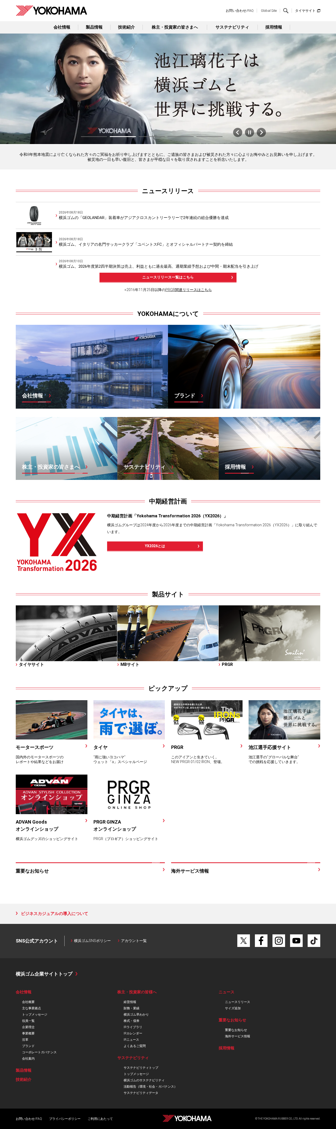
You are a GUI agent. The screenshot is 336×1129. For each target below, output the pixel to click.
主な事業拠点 (31, 1008)
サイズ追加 (233, 1008)
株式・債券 (131, 1021)
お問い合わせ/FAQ (240, 11)
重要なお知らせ (236, 1030)
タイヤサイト (305, 11)
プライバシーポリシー (65, 1119)
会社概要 (28, 1002)
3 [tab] (152, 136)
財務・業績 (131, 1008)
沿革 (25, 1040)
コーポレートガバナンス (39, 1052)
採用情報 (273, 27)
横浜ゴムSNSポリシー (92, 941)
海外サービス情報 (237, 1036)
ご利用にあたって (100, 1119)
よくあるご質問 (135, 1046)
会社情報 (62, 27)
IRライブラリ (133, 1027)
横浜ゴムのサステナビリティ (144, 1080)
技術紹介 (126, 27)
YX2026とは (155, 546)
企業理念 (28, 1027)
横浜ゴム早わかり (136, 1014)
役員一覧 (28, 1021)
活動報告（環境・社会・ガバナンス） (150, 1086)
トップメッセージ (34, 1014)
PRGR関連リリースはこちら (188, 290)
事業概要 (28, 1033)
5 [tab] (209, 136)
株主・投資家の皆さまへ (175, 27)
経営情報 (130, 1002)
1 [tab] (94, 136)
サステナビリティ (232, 27)
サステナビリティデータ (141, 1093)
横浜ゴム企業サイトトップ (44, 974)
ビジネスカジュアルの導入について (54, 913)
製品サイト (168, 594)
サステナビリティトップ (141, 1068)
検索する (285, 10)
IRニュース (131, 1040)
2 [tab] (123, 136)
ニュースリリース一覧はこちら (168, 277)
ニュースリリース (168, 191)
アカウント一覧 (134, 941)
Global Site (269, 11)
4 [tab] (181, 136)
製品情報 (94, 27)
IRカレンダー (133, 1033)
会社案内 (28, 1058)
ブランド (28, 1046)
